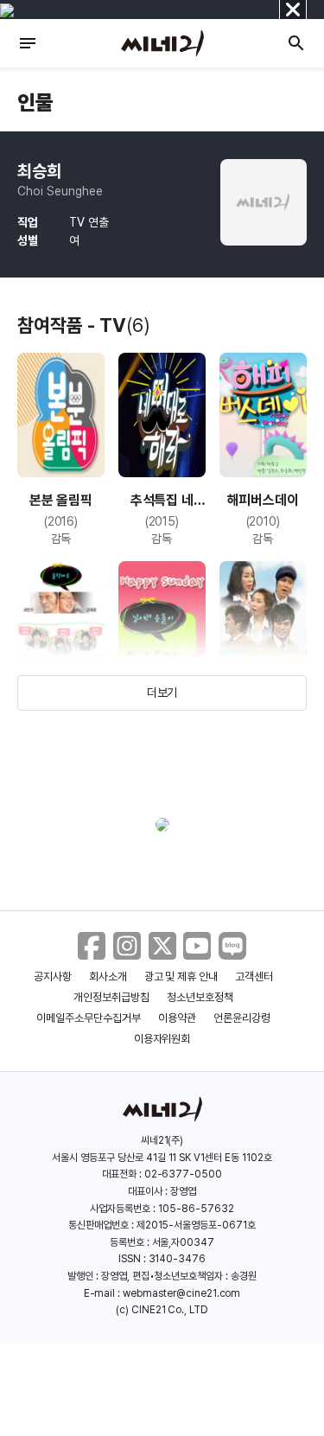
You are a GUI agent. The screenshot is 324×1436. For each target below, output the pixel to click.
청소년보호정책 (200, 997)
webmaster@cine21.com (181, 1293)
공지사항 (53, 976)
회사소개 (108, 976)
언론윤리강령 (241, 1018)
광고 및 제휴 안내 (181, 976)
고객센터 (254, 976)
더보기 (162, 692)
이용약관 (177, 1018)
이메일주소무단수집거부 (88, 1018)
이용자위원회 (162, 1038)
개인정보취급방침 (111, 997)
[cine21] (162, 43)
